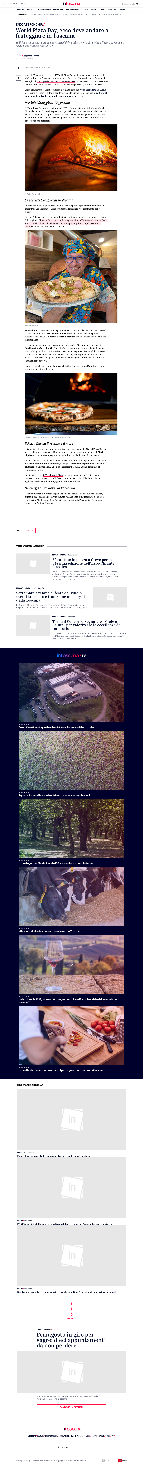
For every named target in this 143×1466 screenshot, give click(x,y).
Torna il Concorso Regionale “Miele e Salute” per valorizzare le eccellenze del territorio (87, 625)
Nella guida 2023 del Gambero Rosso (56, 81)
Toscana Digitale (36, 14)
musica (85, 9)
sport (108, 14)
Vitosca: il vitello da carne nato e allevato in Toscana (50, 931)
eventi (87, 14)
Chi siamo (68, 1461)
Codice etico (44, 1461)
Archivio (83, 1461)
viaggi (109, 9)
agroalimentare (49, 14)
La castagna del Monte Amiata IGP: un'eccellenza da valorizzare (56, 863)
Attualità (21, 1152)
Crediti (52, 1461)
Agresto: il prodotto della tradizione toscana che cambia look (54, 795)
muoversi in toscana (76, 14)
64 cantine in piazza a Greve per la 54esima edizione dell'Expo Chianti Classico (83, 563)
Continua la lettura (71, 1407)
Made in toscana (72, 9)
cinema (57, 14)
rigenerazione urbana (97, 14)
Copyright (59, 1461)
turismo (118, 14)
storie (101, 9)
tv (115, 9)
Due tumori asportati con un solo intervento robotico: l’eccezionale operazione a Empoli (66, 1292)
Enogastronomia (29, 24)
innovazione (58, 9)
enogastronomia (44, 9)
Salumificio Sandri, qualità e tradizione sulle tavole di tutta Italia (56, 727)
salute (93, 9)
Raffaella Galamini (31, 56)
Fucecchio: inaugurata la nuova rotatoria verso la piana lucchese (54, 1156)
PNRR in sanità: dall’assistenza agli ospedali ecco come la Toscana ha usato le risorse (65, 1224)
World (103, 89)
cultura (31, 9)
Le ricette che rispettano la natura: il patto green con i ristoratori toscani (61, 1070)
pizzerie (30, 530)
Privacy (27, 1461)
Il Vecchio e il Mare (53, 475)
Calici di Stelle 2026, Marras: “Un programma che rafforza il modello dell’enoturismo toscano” (68, 1001)
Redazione (72, 555)
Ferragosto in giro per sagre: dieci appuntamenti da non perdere (71, 1340)
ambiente (21, 9)
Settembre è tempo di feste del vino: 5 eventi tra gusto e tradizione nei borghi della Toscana (50, 596)
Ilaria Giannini (38, 588)
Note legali (19, 1461)
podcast (122, 9)
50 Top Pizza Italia (88, 89)
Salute (20, 1220)
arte (112, 14)
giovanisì (65, 14)
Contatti (76, 1461)
